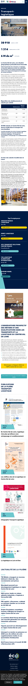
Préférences (22, 679)
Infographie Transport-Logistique (12, 520)
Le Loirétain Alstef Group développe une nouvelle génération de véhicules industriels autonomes (14, 620)
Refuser (8, 682)
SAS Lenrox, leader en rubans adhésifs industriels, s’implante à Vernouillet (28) (12, 595)
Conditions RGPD (14, 668)
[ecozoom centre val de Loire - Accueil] (3, 1)
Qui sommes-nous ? (14, 664)
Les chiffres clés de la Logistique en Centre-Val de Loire (13, 478)
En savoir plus (16, 679)
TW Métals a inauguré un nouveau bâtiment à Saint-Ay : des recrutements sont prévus (13, 579)
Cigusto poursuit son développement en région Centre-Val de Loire (14, 627)
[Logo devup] (11, 1)
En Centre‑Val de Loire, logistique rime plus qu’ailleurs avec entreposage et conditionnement (12, 434)
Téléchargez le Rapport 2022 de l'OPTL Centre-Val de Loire (14, 366)
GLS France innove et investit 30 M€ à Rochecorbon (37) (13, 643)
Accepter (17, 682)
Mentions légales (14, 666)
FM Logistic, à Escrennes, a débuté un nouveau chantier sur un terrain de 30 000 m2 (13, 603)
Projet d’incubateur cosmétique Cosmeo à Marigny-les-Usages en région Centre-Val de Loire (12, 611)
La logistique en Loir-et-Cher (11, 560)
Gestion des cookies (14, 670)
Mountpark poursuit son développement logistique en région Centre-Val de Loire (13, 587)
